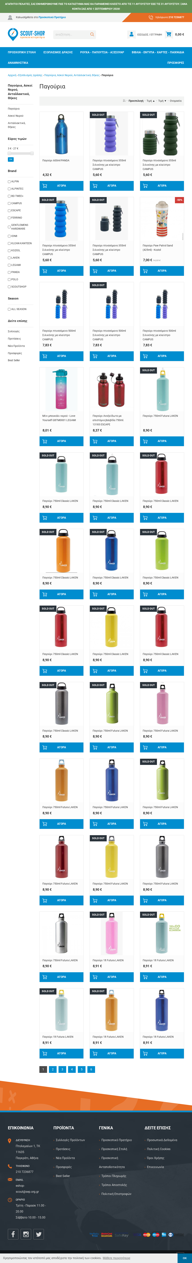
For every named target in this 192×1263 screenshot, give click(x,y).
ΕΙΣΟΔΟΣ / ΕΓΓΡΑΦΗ (149, 34)
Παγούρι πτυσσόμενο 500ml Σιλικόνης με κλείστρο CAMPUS (59, 335)
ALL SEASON (18, 309)
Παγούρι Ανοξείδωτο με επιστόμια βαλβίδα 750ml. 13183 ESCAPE (108, 420)
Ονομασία (176, 100)
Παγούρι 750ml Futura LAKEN (160, 416)
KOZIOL (15, 250)
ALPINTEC (17, 188)
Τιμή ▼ (162, 100)
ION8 (14, 236)
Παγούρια (14, 108)
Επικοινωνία (155, 1167)
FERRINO (16, 217)
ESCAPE (16, 210)
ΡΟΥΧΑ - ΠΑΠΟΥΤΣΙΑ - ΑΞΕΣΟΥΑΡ (102, 52)
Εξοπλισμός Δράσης (30, 75)
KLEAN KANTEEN (21, 243)
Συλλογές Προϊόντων (70, 1140)
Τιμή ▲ (151, 100)
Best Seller (14, 360)
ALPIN (15, 181)
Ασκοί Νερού (15, 115)
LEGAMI (16, 265)
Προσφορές (15, 353)
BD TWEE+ (17, 196)
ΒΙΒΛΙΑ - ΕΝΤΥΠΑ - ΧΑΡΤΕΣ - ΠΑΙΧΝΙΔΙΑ (158, 52)
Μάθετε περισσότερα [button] (116, 1258)
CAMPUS (16, 203)
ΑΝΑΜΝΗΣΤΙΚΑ (18, 63)
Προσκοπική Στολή (114, 1149)
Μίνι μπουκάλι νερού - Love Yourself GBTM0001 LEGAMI (59, 418)
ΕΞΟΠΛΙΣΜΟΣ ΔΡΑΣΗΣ (58, 52)
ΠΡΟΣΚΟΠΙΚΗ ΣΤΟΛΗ (22, 52)
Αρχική (12, 75)
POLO (14, 279)
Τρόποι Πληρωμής (113, 1176)
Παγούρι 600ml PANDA (55, 160)
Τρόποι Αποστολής (114, 1185)
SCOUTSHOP (18, 286)
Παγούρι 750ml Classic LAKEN (60, 501)
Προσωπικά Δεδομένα (162, 1140)
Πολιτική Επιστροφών (116, 1194)
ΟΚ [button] (185, 1258)
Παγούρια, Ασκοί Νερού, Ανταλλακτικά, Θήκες (72, 75)
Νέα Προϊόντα (16, 346)
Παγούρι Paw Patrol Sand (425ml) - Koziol (158, 247)
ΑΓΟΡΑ (61, 185)
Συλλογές (14, 331)
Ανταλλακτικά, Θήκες (17, 125)
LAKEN (15, 257)
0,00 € (179, 34)
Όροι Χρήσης (155, 1158)
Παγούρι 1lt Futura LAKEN (108, 960)
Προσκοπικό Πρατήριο (116, 1140)
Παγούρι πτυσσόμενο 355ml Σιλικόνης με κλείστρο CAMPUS (109, 165)
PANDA (15, 272)
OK (10, 159)
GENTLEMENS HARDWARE (19, 227)
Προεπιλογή (136, 100)
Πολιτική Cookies (158, 1149)
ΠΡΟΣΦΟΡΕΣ (175, 63)
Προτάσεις (14, 338)
